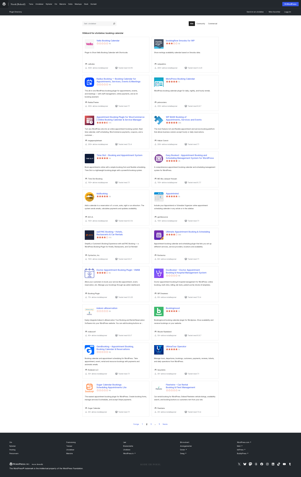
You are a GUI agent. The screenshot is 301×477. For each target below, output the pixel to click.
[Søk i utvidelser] (114, 23)
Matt (240, 446)
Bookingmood (173, 308)
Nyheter (12, 446)
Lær (124, 442)
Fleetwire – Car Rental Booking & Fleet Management (180, 386)
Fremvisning (71, 442)
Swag (183, 453)
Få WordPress (290, 4)
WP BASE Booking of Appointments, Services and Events (184, 118)
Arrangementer (186, 446)
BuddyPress (242, 453)
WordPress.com (244, 442)
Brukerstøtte (128, 446)
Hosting (12, 450)
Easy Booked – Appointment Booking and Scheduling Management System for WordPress (190, 156)
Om (10, 442)
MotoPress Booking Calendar (180, 79)
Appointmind (172, 193)
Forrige (136, 424)
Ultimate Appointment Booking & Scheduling (188, 232)
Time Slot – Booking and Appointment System (119, 155)
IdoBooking (102, 193)
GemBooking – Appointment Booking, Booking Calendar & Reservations (115, 347)
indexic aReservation (107, 308)
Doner (183, 450)
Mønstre (69, 453)
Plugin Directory (15, 12)
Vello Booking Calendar (108, 40)
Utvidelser (70, 450)
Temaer (69, 446)
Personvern (13, 453)
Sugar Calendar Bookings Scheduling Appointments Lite (112, 386)
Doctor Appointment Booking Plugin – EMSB (118, 270)
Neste (165, 424)
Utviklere (126, 450)
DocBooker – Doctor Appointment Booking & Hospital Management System (186, 271)
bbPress (241, 450)
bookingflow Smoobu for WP (180, 40)
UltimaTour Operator (176, 346)
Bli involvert (184, 442)
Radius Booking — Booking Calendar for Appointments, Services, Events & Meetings (119, 80)
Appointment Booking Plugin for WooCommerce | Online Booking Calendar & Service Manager (121, 118)
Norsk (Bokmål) (37, 464)
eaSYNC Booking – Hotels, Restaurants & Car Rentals (110, 233)
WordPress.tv (129, 453)
